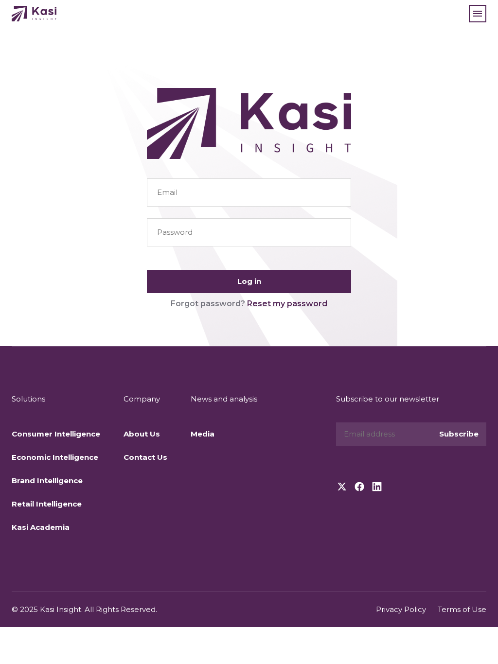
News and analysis (224, 398)
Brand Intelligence (47, 480)
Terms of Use (462, 609)
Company (142, 398)
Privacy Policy (401, 609)
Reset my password (287, 303)
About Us (142, 433)
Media (202, 433)
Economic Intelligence (55, 457)
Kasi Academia (41, 527)
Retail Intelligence (47, 503)
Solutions (28, 398)
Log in (249, 281)
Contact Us (145, 457)
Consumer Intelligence (56, 433)
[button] (477, 13)
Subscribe (459, 433)
